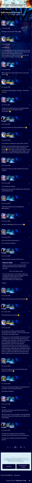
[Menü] (1, 6)
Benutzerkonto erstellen (23, 466)
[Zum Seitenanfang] (29, 480)
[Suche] (26, 6)
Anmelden (9, 466)
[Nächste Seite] (24, 447)
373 (21, 447)
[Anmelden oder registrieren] (30, 6)
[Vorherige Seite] (8, 447)
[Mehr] (29, 28)
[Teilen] (29, 17)
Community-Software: (16, 480)
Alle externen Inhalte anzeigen (16, 271)
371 (15, 447)
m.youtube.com (24, 263)
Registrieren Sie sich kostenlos (14, 460)
